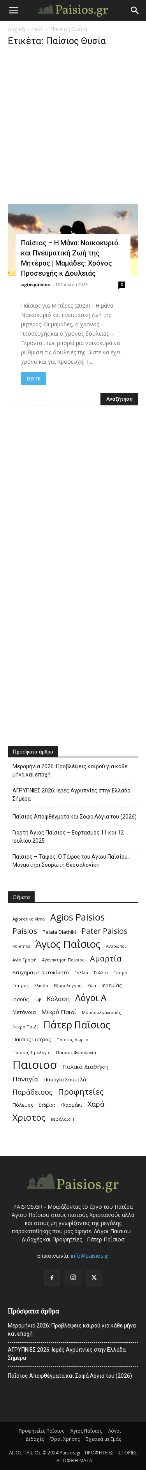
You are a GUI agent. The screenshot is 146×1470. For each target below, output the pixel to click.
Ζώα (91, 985)
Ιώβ (37, 999)
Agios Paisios (77, 917)
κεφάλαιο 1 (62, 1119)
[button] (13, 10)
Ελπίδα (41, 985)
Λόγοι (114, 1431)
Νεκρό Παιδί (25, 1027)
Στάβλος (47, 1105)
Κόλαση (58, 999)
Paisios (24, 931)
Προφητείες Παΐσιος (41, 1431)
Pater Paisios (104, 931)
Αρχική (16, 29)
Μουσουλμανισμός (101, 1012)
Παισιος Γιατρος (31, 1039)
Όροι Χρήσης (65, 1439)
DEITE (33, 379)
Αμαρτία (105, 958)
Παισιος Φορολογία (76, 1052)
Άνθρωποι (116, 946)
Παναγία (25, 1079)
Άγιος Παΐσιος (67, 944)
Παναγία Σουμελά (65, 1079)
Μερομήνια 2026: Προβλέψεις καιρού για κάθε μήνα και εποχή (69, 770)
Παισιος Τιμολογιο (31, 1052)
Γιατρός (20, 985)
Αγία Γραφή (24, 960)
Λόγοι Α (91, 998)
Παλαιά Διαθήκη (85, 1066)
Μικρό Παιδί (58, 1012)
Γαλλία (101, 972)
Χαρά (96, 1104)
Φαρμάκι (71, 1104)
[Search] (135, 10)
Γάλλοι (81, 972)
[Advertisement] (73, 128)
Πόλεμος (22, 1104)
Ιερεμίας (112, 985)
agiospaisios (35, 284)
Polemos (21, 946)
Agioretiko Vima (28, 919)
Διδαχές (34, 1439)
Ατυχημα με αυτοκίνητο (40, 972)
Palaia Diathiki (59, 931)
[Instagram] (73, 1277)
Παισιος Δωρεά (72, 1039)
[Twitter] (94, 1278)
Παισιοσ (34, 1065)
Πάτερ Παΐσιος (77, 1025)
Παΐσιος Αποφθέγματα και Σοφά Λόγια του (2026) (74, 816)
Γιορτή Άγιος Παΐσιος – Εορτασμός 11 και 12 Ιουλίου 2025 (68, 836)
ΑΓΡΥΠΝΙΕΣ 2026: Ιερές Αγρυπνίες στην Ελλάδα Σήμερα (71, 794)
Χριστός (29, 1117)
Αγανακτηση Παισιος (63, 960)
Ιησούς (20, 999)
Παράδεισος (32, 1092)
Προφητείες (81, 1092)
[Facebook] (52, 1278)
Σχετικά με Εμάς (103, 1439)
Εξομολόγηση (68, 985)
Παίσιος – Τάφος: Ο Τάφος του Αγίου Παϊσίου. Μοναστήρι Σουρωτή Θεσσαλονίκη (70, 861)
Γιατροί (121, 972)
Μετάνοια (24, 1012)
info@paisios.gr (90, 1255)
